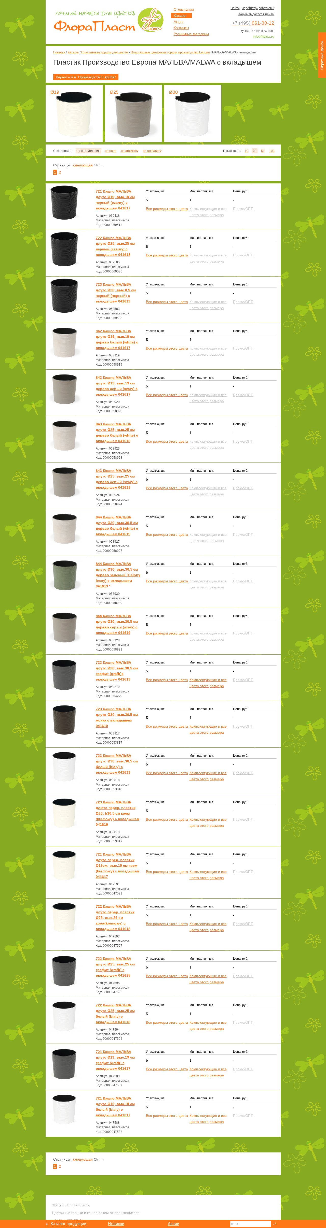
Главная (59, 52)
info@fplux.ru (263, 36)
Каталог (73, 52)
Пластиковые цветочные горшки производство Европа (170, 52)
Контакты (181, 28)
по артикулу (129, 151)
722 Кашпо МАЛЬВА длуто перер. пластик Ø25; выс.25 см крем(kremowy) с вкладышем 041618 (115, 917)
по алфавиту (152, 151)
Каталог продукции (68, 1224)
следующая (83, 165)
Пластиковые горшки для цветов (104, 52)
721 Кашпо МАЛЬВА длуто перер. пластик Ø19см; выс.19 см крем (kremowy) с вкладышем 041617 (117, 865)
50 (263, 151)
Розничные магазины (191, 34)
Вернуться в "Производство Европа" (86, 77)
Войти (235, 8)
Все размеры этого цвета (167, 209)
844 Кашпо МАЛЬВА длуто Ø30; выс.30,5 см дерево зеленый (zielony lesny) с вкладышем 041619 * (118, 575)
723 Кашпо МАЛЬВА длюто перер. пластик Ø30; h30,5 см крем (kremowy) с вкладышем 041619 (117, 813)
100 (272, 151)
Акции (179, 22)
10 (246, 151)
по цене (110, 151)
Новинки (116, 1224)
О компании (184, 9)
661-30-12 (253, 23)
